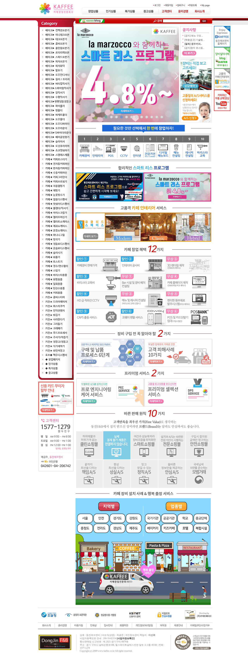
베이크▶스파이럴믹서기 (58, 88)
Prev (81, 76)
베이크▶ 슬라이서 (55, 141)
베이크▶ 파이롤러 (55, 105)
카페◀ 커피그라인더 (56, 177)
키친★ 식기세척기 (55, 346)
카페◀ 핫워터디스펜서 (57, 203)
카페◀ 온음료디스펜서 (57, 248)
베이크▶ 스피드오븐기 (57, 57)
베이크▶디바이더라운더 (58, 132)
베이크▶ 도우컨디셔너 (57, 74)
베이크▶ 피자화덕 (55, 65)
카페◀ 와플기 (52, 257)
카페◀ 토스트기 (53, 261)
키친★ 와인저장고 (55, 350)
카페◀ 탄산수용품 (55, 288)
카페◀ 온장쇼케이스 (56, 230)
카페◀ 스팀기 (52, 270)
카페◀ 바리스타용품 (56, 274)
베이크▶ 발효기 (53, 70)
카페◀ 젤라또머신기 (56, 217)
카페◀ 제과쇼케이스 (56, 226)
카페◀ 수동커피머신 (56, 172)
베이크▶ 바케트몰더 (56, 114)
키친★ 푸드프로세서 (56, 332)
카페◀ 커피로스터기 (56, 159)
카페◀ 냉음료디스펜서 (57, 243)
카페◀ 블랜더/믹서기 (56, 208)
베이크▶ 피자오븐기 (56, 61)
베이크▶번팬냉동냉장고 (58, 101)
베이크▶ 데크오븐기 (56, 39)
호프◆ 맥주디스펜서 (56, 355)
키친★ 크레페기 (53, 328)
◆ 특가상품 (51, 368)
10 (156, 117)
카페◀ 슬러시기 (53, 252)
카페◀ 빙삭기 (52, 239)
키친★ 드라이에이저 (56, 301)
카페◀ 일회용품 (53, 283)
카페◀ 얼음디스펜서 (56, 199)
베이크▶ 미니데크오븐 (57, 34)
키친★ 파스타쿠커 (55, 306)
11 (162, 117)
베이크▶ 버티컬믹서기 (57, 83)
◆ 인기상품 (51, 363)
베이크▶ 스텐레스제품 (57, 154)
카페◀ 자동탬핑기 (55, 185)
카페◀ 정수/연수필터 (56, 266)
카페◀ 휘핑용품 (53, 279)
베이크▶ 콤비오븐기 (56, 43)
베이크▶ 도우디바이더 (57, 123)
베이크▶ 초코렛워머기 (57, 150)
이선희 (151, 635)
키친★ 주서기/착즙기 (56, 337)
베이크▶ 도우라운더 (56, 128)
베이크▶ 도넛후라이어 (57, 145)
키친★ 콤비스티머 (55, 297)
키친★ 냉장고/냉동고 (56, 341)
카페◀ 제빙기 (52, 190)
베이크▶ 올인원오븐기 (57, 48)
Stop (106, 117)
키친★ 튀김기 (52, 314)
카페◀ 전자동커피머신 (57, 163)
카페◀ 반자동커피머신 (57, 168)
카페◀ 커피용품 (53, 292)
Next (174, 76)
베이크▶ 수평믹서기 (56, 97)
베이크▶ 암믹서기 (55, 92)
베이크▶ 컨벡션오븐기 (57, 30)
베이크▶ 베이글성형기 (57, 137)
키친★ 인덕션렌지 (55, 310)
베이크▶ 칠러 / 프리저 (57, 79)
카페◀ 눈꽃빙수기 (55, 194)
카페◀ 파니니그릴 (55, 234)
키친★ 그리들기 (53, 323)
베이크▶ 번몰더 (53, 110)
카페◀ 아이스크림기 (56, 212)
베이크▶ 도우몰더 (55, 119)
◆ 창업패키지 (52, 359)
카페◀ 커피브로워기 (56, 181)
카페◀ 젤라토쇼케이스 (57, 221)
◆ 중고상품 (51, 372)
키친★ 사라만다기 (55, 319)
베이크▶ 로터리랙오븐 (57, 52)
